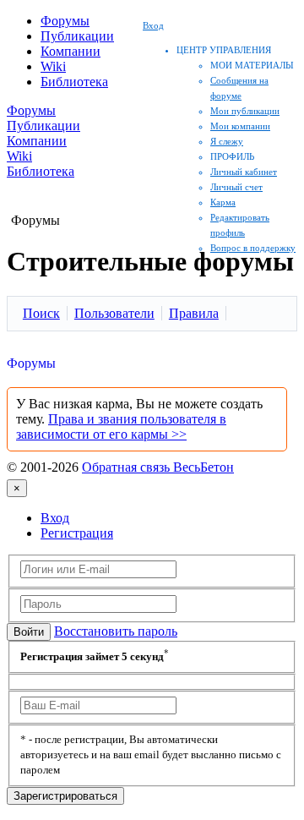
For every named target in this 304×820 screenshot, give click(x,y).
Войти (29, 632)
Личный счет (236, 187)
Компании (70, 51)
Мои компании (240, 126)
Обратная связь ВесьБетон (158, 467)
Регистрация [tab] (77, 533)
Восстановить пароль (115, 631)
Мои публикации (245, 111)
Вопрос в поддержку (253, 248)
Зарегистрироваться (65, 796)
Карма (223, 202)
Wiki (53, 66)
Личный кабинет (243, 172)
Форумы (65, 21)
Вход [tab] (55, 518)
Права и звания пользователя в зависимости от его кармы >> (121, 426)
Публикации (77, 36)
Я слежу (226, 141)
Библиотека (74, 81)
